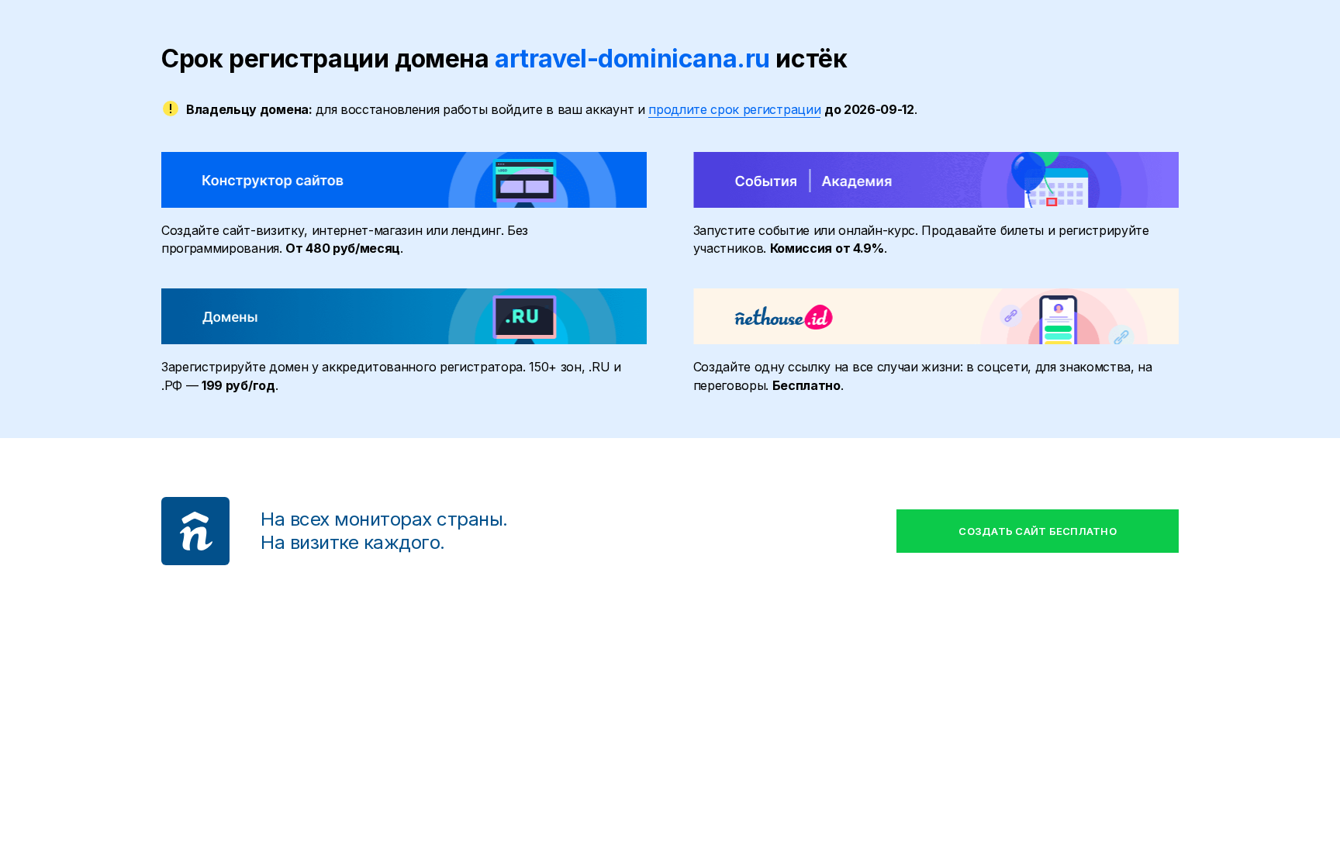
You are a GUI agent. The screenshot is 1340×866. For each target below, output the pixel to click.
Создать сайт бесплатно (1037, 531)
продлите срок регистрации (734, 109)
